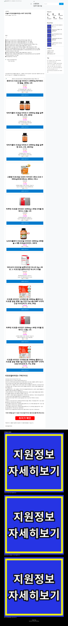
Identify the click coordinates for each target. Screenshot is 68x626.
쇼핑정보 (7, 11)
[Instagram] (33, 623)
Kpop (54, 60)
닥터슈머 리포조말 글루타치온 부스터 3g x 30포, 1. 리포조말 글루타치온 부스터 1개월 (22, 48)
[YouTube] (35, 623)
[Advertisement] (24, 25)
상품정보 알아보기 (25, 95)
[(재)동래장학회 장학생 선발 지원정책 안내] (49, 40)
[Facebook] (31, 623)
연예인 (55, 66)
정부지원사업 (50, 53)
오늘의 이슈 (49, 52)
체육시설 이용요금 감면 (50, 70)
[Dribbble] (37, 623)
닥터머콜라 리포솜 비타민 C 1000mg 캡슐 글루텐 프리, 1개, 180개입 (19, 42)
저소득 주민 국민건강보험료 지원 (57, 67)
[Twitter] (28, 623)
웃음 (47, 67)
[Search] (61, 4)
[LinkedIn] (39, 623)
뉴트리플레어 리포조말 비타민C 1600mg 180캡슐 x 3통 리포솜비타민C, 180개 (21, 46)
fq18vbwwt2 (51, 60)
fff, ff (47, 60)
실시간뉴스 (59, 64)
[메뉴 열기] (31, 4)
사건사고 (48, 64)
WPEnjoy (37, 621)
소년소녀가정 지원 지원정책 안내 (10, 492)
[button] (23, 37)
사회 (50, 64)
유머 (49, 67)
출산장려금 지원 (56, 70)
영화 (57, 66)
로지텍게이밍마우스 (50, 63)
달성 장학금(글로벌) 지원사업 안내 (10, 617)
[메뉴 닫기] (34, 1)
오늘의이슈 (59, 66)
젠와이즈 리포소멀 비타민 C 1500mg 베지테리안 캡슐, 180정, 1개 (19, 40)
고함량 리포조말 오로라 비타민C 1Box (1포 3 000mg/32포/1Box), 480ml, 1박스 (21, 44)
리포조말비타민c (8, 426)
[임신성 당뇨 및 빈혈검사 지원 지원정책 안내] (49, 31)
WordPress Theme (32, 621)
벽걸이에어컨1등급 (59, 63)
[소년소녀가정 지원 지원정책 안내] (49, 27)
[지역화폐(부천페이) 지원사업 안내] (49, 44)
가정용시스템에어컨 (58, 60)
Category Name (7, 432)
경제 (47, 61)
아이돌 (48, 66)
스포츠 (57, 64)
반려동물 (54, 63)
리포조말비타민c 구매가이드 (11, 56)
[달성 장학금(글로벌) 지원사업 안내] (49, 36)
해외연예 (61, 70)
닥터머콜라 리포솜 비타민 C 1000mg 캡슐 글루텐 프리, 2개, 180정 (19, 41)
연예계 (52, 66)
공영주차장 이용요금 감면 (52, 61)
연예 (50, 66)
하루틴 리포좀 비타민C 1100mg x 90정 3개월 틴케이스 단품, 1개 (18, 45)
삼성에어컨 (53, 64)
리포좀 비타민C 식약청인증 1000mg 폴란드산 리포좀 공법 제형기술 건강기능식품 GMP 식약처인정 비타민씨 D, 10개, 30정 (25, 301)
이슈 (51, 67)
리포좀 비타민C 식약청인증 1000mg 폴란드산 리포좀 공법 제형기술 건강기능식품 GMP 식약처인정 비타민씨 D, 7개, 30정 (25, 362)
